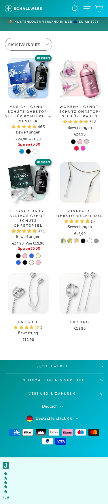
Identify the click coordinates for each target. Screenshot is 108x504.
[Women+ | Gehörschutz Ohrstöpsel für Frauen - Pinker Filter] (83, 148)
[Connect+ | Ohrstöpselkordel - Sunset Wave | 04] (63, 241)
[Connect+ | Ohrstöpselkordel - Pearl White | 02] (90, 241)
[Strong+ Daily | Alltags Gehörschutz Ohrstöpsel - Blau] (31, 256)
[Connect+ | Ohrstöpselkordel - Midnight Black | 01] (83, 241)
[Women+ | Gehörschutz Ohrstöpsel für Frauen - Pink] (80, 142)
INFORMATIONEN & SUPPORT (52, 380)
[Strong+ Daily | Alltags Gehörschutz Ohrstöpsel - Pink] (25, 256)
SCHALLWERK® (52, 366)
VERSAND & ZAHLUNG (52, 394)
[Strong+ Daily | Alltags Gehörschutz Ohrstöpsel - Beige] (38, 256)
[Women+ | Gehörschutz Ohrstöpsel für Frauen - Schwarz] (73, 142)
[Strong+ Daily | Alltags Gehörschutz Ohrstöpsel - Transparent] (31, 262)
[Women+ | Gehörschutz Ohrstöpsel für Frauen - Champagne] (86, 142)
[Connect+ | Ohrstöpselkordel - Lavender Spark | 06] (76, 241)
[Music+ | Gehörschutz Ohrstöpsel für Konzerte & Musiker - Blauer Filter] (22, 151)
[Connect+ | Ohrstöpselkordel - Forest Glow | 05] (70, 241)
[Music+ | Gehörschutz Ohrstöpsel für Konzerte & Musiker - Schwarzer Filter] (28, 151)
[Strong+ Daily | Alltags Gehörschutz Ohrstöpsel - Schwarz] (18, 256)
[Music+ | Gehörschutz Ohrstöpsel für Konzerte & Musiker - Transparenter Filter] (35, 151)
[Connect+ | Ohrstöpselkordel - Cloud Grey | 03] (96, 241)
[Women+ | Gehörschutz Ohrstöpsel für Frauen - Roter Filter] (76, 148)
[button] (25, 126)
